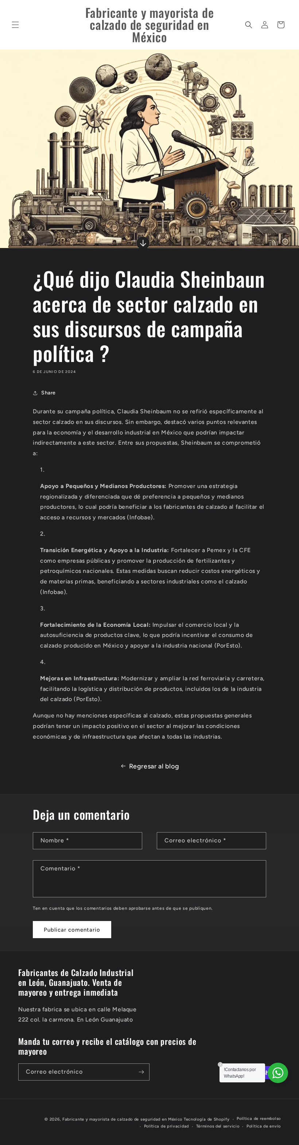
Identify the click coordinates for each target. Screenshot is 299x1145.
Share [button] (48, 393)
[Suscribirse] (141, 1072)
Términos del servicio (218, 1126)
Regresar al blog (154, 766)
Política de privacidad (166, 1126)
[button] (15, 25)
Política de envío (263, 1126)
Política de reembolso (259, 1118)
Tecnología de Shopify (207, 1119)
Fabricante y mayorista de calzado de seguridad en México (122, 1119)
